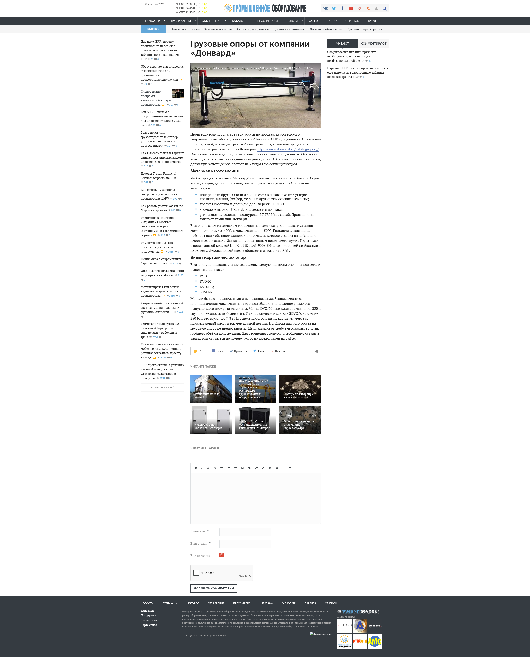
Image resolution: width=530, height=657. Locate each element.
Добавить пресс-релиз (365, 29)
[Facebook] (342, 8)
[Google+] (359, 8)
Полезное (233, 68)
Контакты (147, 610)
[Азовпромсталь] (360, 632)
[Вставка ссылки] (249, 468)
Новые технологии (185, 29)
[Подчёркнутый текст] (208, 468)
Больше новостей (162, 387)
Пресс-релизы (266, 20)
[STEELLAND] (344, 632)
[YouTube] (351, 8)
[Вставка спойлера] (290, 468)
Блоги (293, 20)
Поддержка (148, 615)
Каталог (238, 20)
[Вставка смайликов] (242, 468)
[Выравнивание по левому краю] (221, 468)
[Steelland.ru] (375, 632)
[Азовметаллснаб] (375, 647)
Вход (372, 20)
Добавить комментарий (214, 588)
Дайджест (218, 68)
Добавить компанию (289, 29)
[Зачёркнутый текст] (214, 468)
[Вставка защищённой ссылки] (256, 468)
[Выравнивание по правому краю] (235, 468)
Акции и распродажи (252, 29)
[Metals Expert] (360, 647)
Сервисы (352, 20)
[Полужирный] (196, 468)
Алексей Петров (261, 68)
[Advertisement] (358, 147)
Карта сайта (149, 625)
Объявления (212, 20)
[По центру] (228, 468)
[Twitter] (334, 8)
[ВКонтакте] (325, 8)
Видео (331, 20)
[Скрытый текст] (270, 468)
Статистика (149, 620)
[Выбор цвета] (263, 468)
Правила (310, 603)
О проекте (289, 603)
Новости (152, 20)
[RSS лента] (368, 8)
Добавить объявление (326, 29)
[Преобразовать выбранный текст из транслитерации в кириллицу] (283, 468)
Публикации (181, 20)
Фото (313, 20)
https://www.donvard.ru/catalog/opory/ (288, 149)
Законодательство (218, 29)
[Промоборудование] (344, 647)
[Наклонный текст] (202, 468)
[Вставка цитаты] (277, 468)
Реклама (267, 603)
